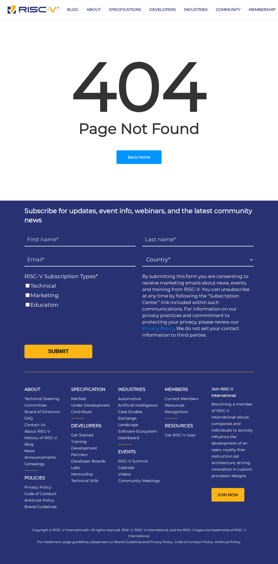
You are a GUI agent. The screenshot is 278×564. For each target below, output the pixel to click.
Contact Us (35, 424)
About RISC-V (37, 431)
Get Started (82, 435)
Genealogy (34, 463)
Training (79, 441)
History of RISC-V (40, 437)
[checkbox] (80, 295)
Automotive (129, 398)
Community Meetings (139, 480)
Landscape (128, 424)
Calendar (126, 467)
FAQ (28, 418)
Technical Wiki (85, 480)
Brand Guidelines (40, 506)
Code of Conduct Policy (193, 542)
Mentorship (82, 474)
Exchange (127, 418)
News (29, 450)
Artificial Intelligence (137, 405)
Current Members (181, 398)
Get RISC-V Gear (180, 435)
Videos (124, 474)
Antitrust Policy (39, 500)
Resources (174, 405)
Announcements (40, 457)
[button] (227, 495)
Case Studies (130, 411)
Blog (29, 444)
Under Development (90, 405)
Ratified (78, 398)
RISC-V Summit (133, 461)
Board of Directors (42, 411)
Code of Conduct (40, 493)
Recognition (176, 411)
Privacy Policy (158, 328)
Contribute (81, 411)
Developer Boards (88, 461)
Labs (75, 467)
